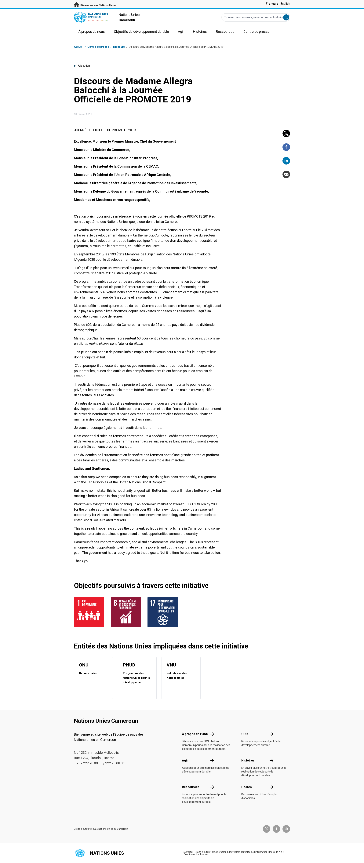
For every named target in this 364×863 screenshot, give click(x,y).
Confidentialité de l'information (251, 852)
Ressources (190, 787)
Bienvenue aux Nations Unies (98, 5)
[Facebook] (286, 147)
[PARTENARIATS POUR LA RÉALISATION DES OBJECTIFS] (163, 612)
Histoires (248, 760)
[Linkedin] (286, 161)
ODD (244, 734)
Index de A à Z (276, 852)
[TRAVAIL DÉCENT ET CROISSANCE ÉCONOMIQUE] (127, 612)
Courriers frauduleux (223, 852)
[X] (286, 133)
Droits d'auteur (202, 852)
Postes (246, 787)
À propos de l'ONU (195, 734)
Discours (119, 46)
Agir (185, 760)
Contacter (188, 852)
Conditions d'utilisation (196, 854)
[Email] (286, 174)
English (285, 3)
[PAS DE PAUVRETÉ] (90, 612)
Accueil (78, 46)
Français (272, 3)
